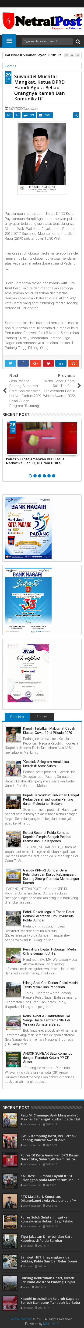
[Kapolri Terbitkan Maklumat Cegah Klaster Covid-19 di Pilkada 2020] (13, 734)
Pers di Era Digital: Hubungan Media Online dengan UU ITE (50, 951)
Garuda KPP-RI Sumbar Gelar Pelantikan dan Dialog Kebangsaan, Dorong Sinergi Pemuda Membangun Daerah (51, 876)
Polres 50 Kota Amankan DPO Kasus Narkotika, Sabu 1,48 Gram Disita (35, 461)
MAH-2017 (51, 1324)
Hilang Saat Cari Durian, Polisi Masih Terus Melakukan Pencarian (50, 985)
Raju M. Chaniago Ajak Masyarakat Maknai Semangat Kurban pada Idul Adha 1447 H (50, 1119)
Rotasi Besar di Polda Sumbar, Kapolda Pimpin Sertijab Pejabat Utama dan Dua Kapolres (47, 837)
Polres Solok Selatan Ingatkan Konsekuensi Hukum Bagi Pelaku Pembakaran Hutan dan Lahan (47, 1221)
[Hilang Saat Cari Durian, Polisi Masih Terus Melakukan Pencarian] (13, 989)
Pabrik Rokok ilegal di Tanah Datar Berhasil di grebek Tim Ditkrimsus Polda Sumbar (48, 916)
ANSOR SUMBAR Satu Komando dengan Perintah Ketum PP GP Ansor (48, 1057)
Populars (17, 717)
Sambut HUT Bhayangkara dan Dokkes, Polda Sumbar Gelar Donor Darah (49, 1261)
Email (46, 115)
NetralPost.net (21, 1319)
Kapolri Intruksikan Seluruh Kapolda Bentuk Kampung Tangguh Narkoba (50, 1300)
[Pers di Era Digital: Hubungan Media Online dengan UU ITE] (13, 955)
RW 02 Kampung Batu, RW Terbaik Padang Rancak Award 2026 (49, 1138)
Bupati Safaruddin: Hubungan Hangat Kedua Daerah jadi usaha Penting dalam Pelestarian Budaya (51, 799)
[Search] (78, 41)
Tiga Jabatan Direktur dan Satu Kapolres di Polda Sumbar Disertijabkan (47, 1240)
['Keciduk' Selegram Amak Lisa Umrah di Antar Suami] (13, 768)
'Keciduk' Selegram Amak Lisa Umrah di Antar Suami (46, 764)
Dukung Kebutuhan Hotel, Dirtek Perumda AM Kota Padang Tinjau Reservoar (48, 1282)
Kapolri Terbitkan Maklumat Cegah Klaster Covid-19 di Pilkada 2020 (49, 730)
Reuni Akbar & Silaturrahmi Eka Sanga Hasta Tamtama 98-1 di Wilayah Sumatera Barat (46, 1020)
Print (30, 115)
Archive (41, 717)
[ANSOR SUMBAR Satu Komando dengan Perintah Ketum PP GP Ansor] (13, 1059)
